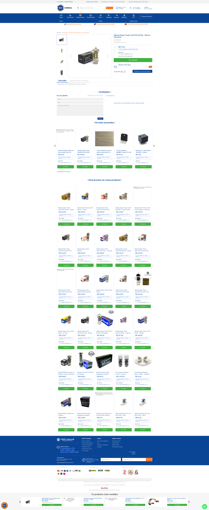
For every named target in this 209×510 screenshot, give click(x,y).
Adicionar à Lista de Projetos (143, 71)
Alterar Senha (115, 443)
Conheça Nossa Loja (87, 448)
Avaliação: (116, 42)
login (61, 1)
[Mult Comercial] (65, 8)
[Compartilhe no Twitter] (125, 72)
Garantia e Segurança (102, 444)
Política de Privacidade (87, 443)
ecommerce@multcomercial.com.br (65, 462)
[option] (62, 40)
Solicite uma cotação (92, 1)
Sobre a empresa (86, 441)
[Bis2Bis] (125, 474)
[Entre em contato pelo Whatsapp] (204, 507)
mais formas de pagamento (125, 56)
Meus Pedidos (115, 444)
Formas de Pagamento (102, 441)
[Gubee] (136, 474)
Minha (136, 7)
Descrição (62, 80)
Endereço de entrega (117, 446)
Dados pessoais (116, 441)
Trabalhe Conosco (86, 446)
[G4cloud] (131, 474)
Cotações (99, 446)
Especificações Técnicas (79, 80)
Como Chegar (85, 450)
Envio (98, 443)
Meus (137, 8)
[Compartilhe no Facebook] (122, 72)
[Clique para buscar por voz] (78, 8)
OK (150, 66)
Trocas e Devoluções (87, 444)
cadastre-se (69, 1)
